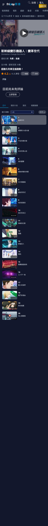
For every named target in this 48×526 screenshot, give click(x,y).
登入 (41, 2)
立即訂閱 (43, 6)
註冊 (34, 2)
